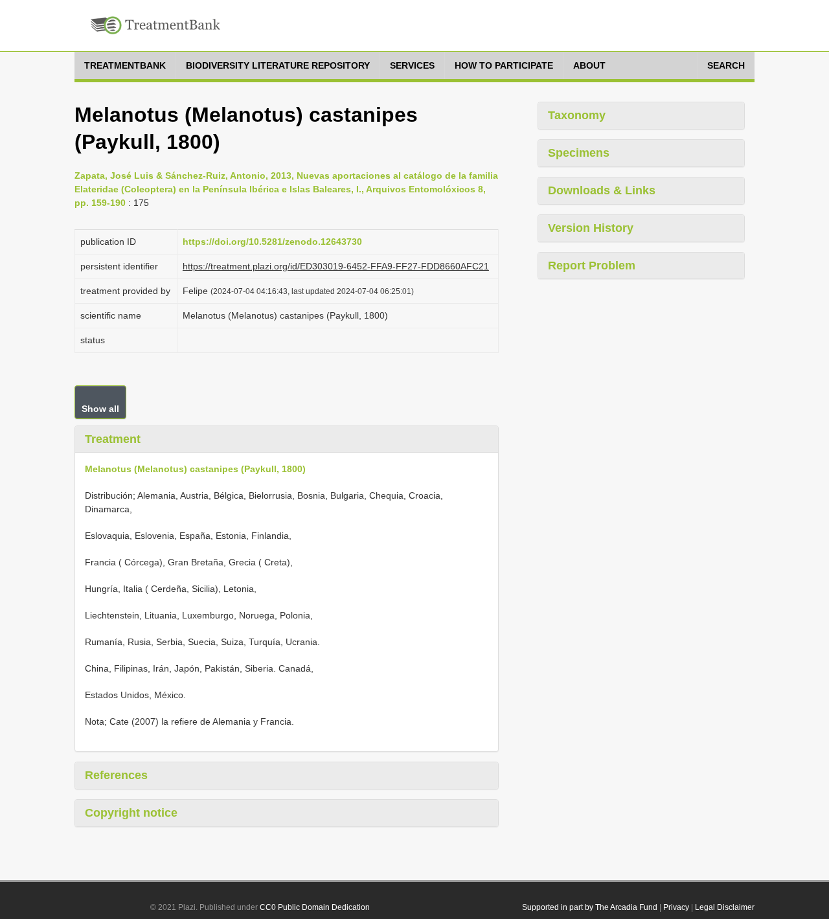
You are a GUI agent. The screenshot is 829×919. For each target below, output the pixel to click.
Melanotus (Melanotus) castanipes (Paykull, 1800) (195, 469)
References (116, 775)
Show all (100, 408)
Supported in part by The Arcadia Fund (589, 907)
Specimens (578, 152)
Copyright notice (131, 812)
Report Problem (591, 265)
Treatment (113, 439)
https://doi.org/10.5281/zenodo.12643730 (272, 241)
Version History (590, 227)
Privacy (676, 907)
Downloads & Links (601, 190)
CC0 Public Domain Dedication (315, 907)
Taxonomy (577, 115)
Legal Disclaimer (725, 907)
